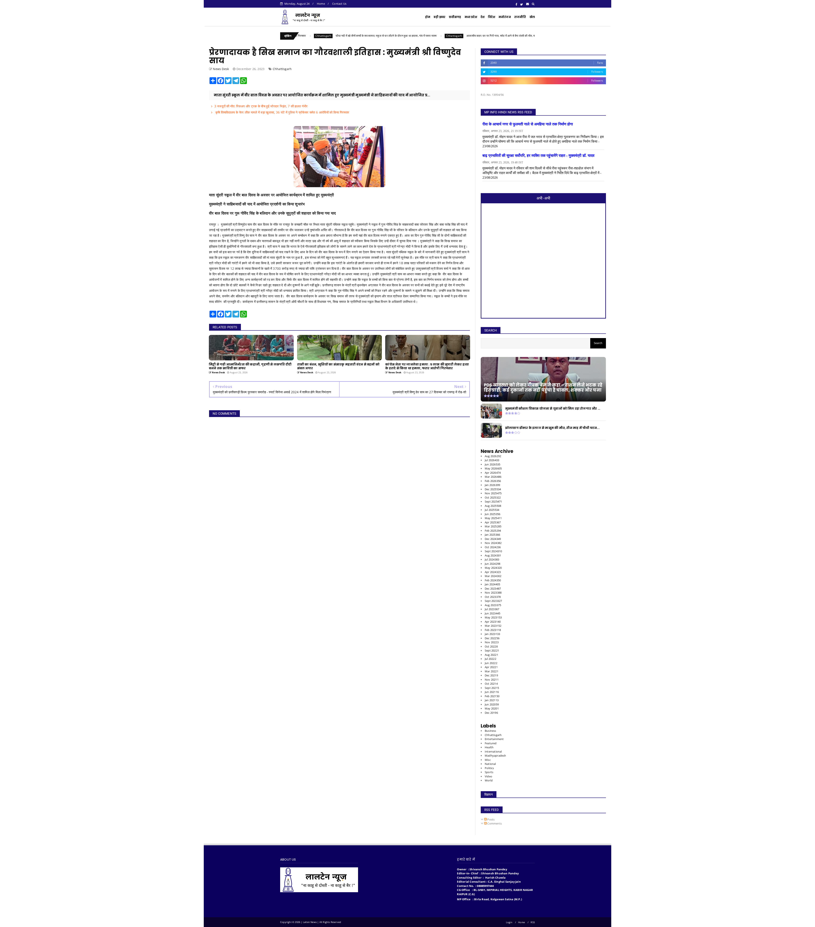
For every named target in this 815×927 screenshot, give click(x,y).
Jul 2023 (492, 609)
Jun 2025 (492, 514)
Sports (489, 772)
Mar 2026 (493, 477)
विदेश (491, 17)
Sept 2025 (493, 501)
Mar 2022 (491, 671)
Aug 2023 (493, 605)
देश (483, 17)
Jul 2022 (490, 659)
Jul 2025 (492, 510)
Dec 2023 (493, 588)
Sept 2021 (492, 688)
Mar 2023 (493, 626)
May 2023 (493, 617)
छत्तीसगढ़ (455, 17)
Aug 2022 (491, 655)
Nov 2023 (493, 592)
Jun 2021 (492, 692)
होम (427, 17)
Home (321, 4)
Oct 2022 (491, 646)
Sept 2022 (492, 650)
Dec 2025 (493, 489)
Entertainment (494, 739)
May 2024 (493, 568)
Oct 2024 (493, 547)
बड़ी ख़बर (439, 17)
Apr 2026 (493, 473)
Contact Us (339, 4)
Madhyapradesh (495, 755)
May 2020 (492, 708)
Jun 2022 (491, 663)
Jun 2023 (492, 613)
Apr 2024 (493, 572)
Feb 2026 (493, 481)
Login (509, 922)
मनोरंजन (505, 17)
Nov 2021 (492, 679)
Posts (491, 819)
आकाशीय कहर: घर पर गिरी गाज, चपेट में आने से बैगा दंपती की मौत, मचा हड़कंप (442, 36)
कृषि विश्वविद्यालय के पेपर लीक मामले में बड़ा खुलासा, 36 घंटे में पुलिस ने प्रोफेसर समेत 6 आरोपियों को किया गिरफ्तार (281, 112)
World (489, 780)
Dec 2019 (491, 713)
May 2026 (493, 468)
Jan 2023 (492, 634)
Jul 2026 (492, 460)
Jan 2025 (492, 535)
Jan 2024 (492, 584)
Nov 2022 (492, 642)
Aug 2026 (493, 456)
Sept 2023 (493, 601)
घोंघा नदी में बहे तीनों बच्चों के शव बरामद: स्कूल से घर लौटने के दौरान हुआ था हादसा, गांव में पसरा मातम (323, 36)
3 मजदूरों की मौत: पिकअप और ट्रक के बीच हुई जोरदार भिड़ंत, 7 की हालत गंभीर (261, 106)
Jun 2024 (492, 564)
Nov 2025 (493, 493)
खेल (532, 17)
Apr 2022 (491, 667)
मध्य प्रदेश (471, 17)
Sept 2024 (493, 551)
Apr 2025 (493, 522)
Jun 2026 (492, 464)
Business (490, 731)
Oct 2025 (493, 497)
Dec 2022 (492, 638)
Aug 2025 (493, 506)
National (490, 764)
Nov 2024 (493, 543)
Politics (489, 768)
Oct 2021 (491, 683)
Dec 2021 (491, 675)
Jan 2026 (492, 485)
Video (488, 776)
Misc (488, 760)
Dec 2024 (493, 539)
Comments (494, 823)
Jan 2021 (492, 700)
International (493, 751)
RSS (533, 922)
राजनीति (520, 17)
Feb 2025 (493, 530)
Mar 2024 (493, 576)
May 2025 (493, 518)
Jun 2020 (492, 704)
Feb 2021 (492, 696)
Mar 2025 (493, 526)
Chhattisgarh (391, 36)
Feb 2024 (493, 580)
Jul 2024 (492, 559)
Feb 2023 (493, 630)
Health (489, 747)
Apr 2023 (493, 622)
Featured (491, 743)
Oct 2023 (493, 597)
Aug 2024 (493, 555)
